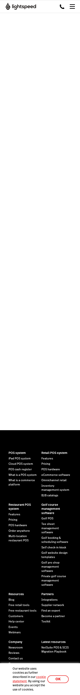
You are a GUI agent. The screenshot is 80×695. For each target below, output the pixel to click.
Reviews (14, 653)
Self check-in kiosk (53, 547)
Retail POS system (54, 453)
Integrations (49, 600)
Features (47, 458)
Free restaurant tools (22, 611)
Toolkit (45, 622)
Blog (11, 600)
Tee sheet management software (50, 528)
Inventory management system (55, 488)
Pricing (45, 464)
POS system (17, 453)
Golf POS (47, 518)
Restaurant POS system (20, 507)
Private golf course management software (53, 580)
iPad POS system (20, 458)
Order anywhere (19, 531)
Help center (16, 622)
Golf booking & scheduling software (54, 540)
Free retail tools (19, 605)
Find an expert (50, 611)
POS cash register (20, 469)
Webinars (15, 632)
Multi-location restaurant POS (19, 538)
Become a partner (53, 616)
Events (13, 627)
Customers (16, 616)
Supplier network (52, 605)
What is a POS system (23, 475)
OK (58, 679)
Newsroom (16, 648)
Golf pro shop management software (50, 567)
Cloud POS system (21, 464)
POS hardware (50, 469)
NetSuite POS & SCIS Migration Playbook (55, 650)
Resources (16, 594)
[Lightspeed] (19, 6)
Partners (47, 594)
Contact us (16, 658)
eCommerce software (55, 475)
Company (15, 642)
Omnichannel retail (54, 480)
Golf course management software (50, 509)
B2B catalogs (49, 495)
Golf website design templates (54, 555)
